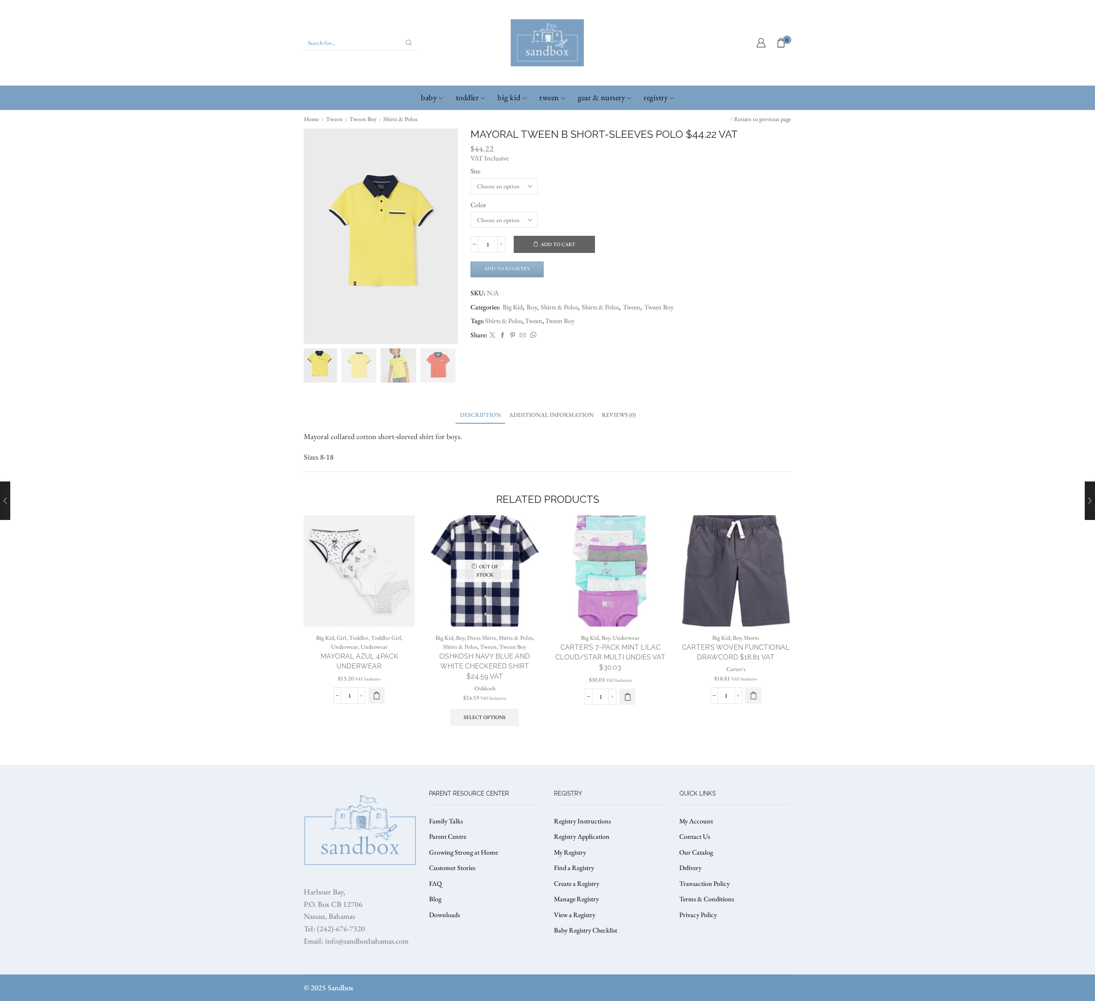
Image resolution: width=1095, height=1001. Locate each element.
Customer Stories (452, 867)
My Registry (570, 852)
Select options (485, 717)
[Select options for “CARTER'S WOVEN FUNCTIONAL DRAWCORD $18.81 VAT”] (753, 695)
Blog (435, 898)
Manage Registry (576, 898)
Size (475, 170)
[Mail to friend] (523, 335)
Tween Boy (362, 119)
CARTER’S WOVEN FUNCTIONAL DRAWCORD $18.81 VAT (736, 652)
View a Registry (574, 914)
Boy (532, 307)
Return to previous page (762, 119)
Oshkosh (484, 688)
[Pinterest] (513, 335)
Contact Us (694, 836)
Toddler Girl (386, 638)
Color (478, 204)
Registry (656, 97)
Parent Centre (447, 836)
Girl (341, 638)
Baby (429, 97)
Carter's (736, 669)
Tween (549, 97)
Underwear (344, 647)
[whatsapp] (532, 335)
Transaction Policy (704, 883)
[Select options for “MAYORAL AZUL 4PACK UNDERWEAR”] (376, 695)
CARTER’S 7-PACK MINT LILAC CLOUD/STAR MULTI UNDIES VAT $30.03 (610, 657)
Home (311, 119)
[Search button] (409, 43)
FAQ (435, 883)
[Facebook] (502, 335)
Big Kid (509, 97)
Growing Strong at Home (463, 852)
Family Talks (446, 821)
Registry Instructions (582, 821)
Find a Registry (574, 867)
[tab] (480, 415)
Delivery (690, 867)
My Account (696, 821)
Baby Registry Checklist (585, 930)
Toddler (467, 97)
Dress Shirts (481, 638)
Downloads (444, 914)
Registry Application (582, 836)
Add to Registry (507, 268)
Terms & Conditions (706, 898)
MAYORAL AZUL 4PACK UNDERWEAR (359, 661)
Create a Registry (576, 883)
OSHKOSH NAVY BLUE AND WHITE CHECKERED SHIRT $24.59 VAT (484, 666)
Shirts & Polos (400, 119)
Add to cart (558, 244)
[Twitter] (492, 335)
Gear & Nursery (601, 97)
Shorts (751, 638)
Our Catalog (696, 852)
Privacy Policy (698, 914)
